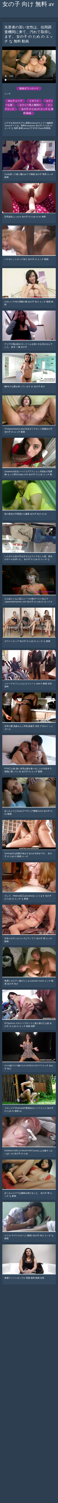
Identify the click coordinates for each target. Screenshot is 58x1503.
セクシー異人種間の (30, 105)
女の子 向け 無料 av (28, 4)
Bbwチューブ (15, 101)
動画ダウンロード (29, 88)
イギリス (34, 101)
